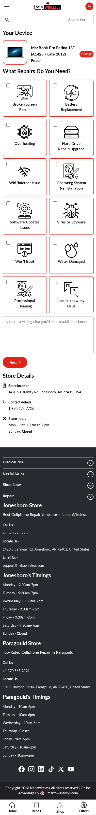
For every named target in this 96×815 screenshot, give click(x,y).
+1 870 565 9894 (16, 671)
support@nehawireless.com (23, 565)
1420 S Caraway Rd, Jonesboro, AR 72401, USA (44, 392)
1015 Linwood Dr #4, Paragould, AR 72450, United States (46, 687)
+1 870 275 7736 (16, 533)
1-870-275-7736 (21, 409)
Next (13, 362)
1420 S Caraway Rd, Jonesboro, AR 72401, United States (46, 549)
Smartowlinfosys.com (62, 793)
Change (86, 54)
